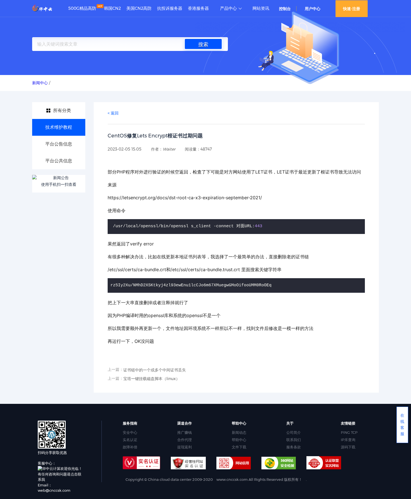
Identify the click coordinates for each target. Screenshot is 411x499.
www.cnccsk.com (232, 479)
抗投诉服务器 (169, 8)
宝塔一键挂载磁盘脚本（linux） (151, 378)
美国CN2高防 (139, 8)
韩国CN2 (112, 8)
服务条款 (293, 447)
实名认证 (130, 439)
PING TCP (349, 432)
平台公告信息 (58, 144)
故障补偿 (130, 447)
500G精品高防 (82, 8)
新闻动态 (239, 432)
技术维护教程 (58, 127)
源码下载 (348, 447)
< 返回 (113, 113)
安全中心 (130, 432)
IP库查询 (348, 439)
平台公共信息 (58, 160)
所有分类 (62, 110)
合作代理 (184, 439)
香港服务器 (198, 8)
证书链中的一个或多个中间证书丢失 (154, 370)
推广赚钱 (184, 432)
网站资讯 (260, 8)
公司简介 (293, 432)
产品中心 (228, 8)
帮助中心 (239, 439)
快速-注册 (351, 8)
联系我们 (293, 439)
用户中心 (312, 8)
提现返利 (184, 447)
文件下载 (239, 447)
